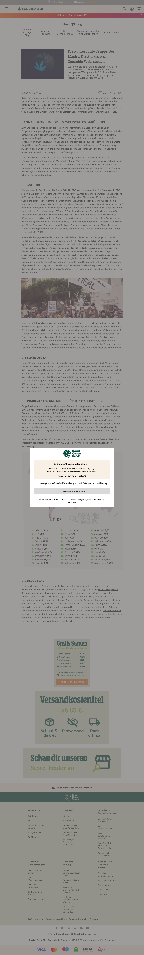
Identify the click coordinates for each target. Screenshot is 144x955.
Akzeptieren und (73, 483)
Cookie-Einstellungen (65, 483)
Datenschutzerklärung (94, 483)
